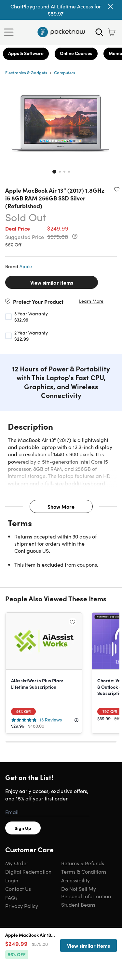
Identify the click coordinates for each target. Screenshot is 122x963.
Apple (26, 266)
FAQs (11, 897)
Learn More (91, 301)
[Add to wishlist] (117, 189)
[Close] (110, 6)
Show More (61, 506)
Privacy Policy (21, 905)
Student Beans (78, 904)
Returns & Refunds (82, 863)
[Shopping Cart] (111, 32)
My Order (16, 863)
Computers (64, 72)
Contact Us (18, 888)
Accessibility (75, 880)
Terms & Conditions (83, 871)
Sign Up (23, 828)
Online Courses (76, 53)
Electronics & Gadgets (26, 72)
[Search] (99, 32)
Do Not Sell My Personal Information (86, 892)
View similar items (51, 282)
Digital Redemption (28, 871)
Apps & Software (26, 53)
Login (11, 880)
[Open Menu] (10, 32)
